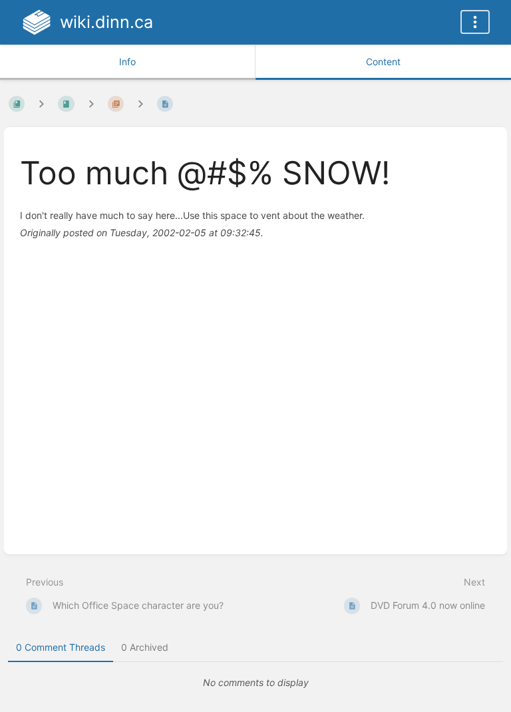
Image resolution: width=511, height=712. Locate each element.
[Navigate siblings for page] (140, 103)
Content (383, 61)
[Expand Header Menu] (475, 22)
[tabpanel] (255, 682)
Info (127, 61)
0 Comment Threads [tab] (60, 647)
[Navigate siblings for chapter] (91, 103)
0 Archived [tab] (144, 647)
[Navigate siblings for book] (41, 103)
